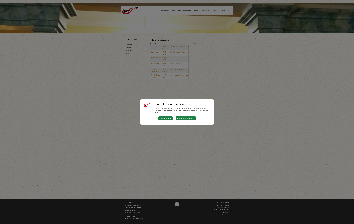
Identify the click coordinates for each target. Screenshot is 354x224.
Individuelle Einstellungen (185, 118)
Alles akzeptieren (165, 118)
